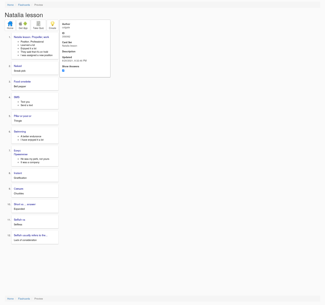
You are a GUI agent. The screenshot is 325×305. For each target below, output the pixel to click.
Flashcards (24, 4)
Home (10, 4)
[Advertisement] (86, 110)
